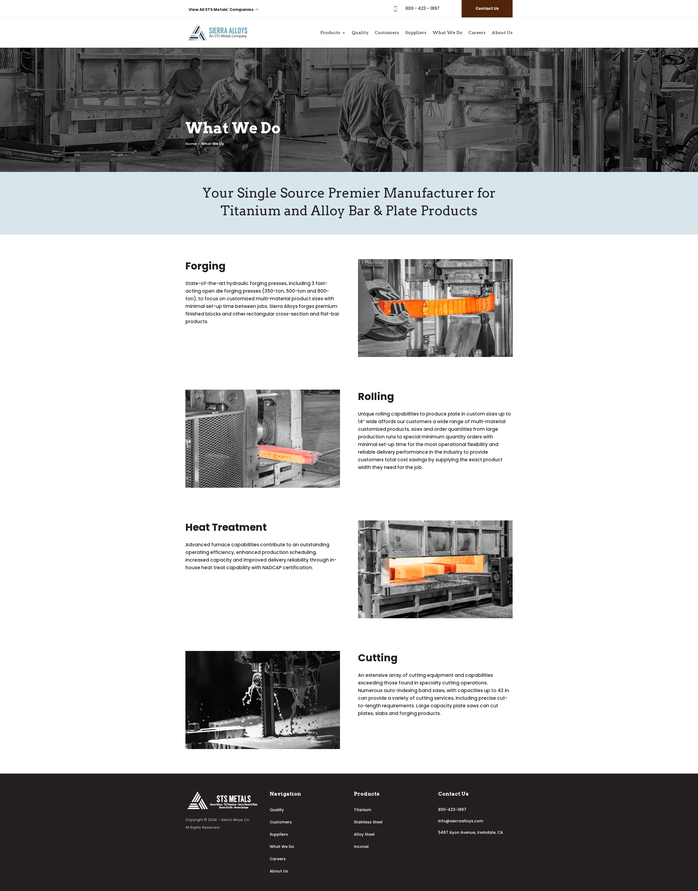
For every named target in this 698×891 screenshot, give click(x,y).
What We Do (447, 32)
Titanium (362, 810)
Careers (477, 32)
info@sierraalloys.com (460, 821)
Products (330, 32)
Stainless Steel (368, 822)
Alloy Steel (364, 834)
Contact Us (487, 8)
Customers (387, 32)
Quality (360, 32)
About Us (502, 32)
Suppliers (415, 32)
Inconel (361, 846)
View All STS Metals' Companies (221, 9)
